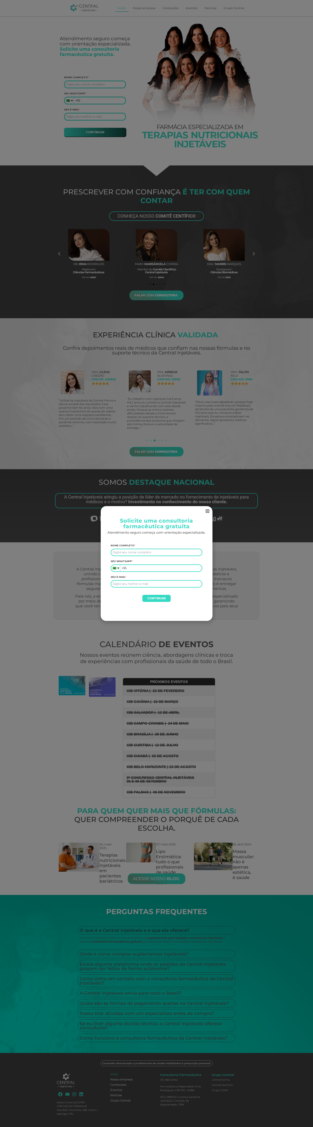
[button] (207, 511)
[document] (156, 563)
